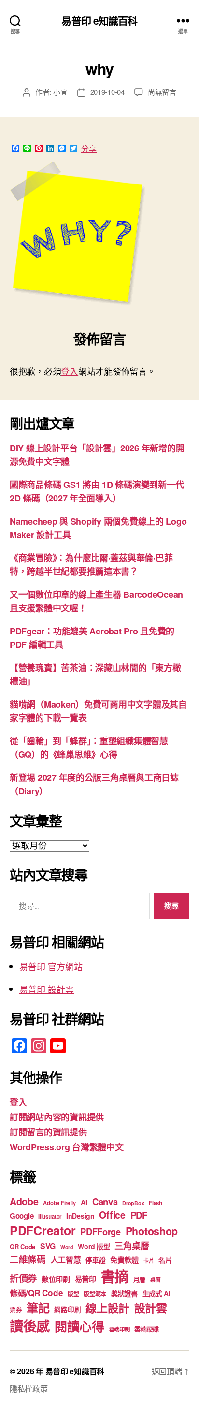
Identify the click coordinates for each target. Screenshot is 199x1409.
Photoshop (152, 1231)
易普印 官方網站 (51, 966)
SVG (48, 1245)
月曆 (139, 1279)
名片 (164, 1259)
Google (21, 1216)
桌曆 (155, 1279)
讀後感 (30, 1326)
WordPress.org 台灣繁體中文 (67, 1147)
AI (84, 1202)
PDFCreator (42, 1230)
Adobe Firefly (59, 1203)
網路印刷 (67, 1309)
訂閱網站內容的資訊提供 (57, 1117)
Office (112, 1215)
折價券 (23, 1278)
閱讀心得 (79, 1326)
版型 (73, 1294)
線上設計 (107, 1308)
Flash (155, 1203)
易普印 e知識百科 (99, 20)
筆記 (38, 1307)
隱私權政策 (29, 1388)
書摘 (114, 1276)
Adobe (24, 1201)
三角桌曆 (131, 1245)
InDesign (80, 1216)
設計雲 (150, 1308)
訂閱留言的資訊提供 (48, 1132)
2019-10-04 (107, 92)
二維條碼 (28, 1258)
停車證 (95, 1259)
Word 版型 (94, 1246)
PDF (138, 1215)
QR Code (22, 1246)
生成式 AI (156, 1293)
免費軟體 (124, 1259)
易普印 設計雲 (46, 989)
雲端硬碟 (146, 1328)
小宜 (60, 92)
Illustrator (49, 1216)
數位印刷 (56, 1279)
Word (66, 1247)
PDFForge (100, 1231)
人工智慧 (66, 1259)
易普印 (85, 1279)
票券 (16, 1309)
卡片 (148, 1260)
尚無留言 (162, 92)
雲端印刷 (119, 1329)
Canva (105, 1201)
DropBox (133, 1203)
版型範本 (95, 1294)
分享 (89, 149)
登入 (69, 371)
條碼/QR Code (36, 1293)
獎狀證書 (124, 1293)
